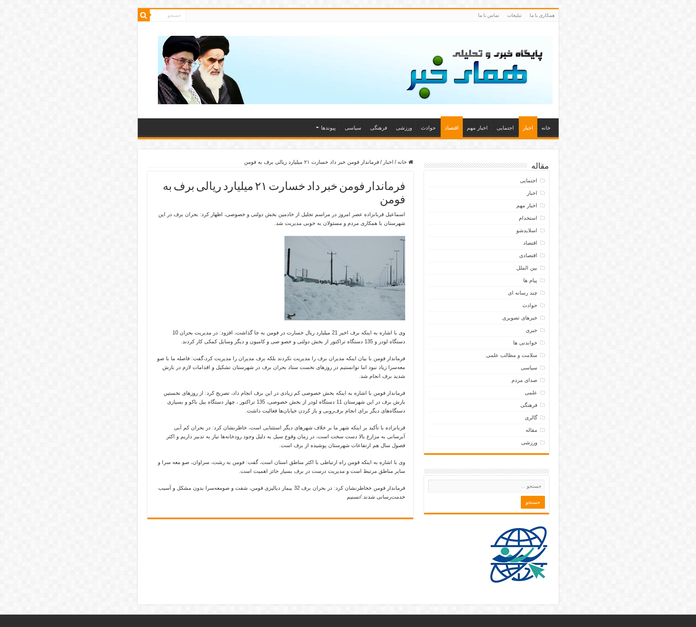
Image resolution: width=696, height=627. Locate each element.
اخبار (528, 128)
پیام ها (530, 280)
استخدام (528, 218)
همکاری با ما (542, 15)
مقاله (531, 430)
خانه (546, 128)
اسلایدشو (526, 230)
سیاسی (353, 128)
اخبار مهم (477, 128)
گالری (531, 418)
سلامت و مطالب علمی (511, 355)
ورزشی (404, 128)
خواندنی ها (525, 343)
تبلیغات (514, 15)
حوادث (428, 128)
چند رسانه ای (522, 293)
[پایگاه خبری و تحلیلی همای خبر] (355, 68)
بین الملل (526, 268)
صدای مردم (524, 380)
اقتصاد (452, 128)
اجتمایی (505, 128)
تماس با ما (488, 15)
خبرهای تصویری (519, 318)
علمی (531, 393)
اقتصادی (528, 255)
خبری (531, 330)
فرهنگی (378, 128)
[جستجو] (144, 15)
